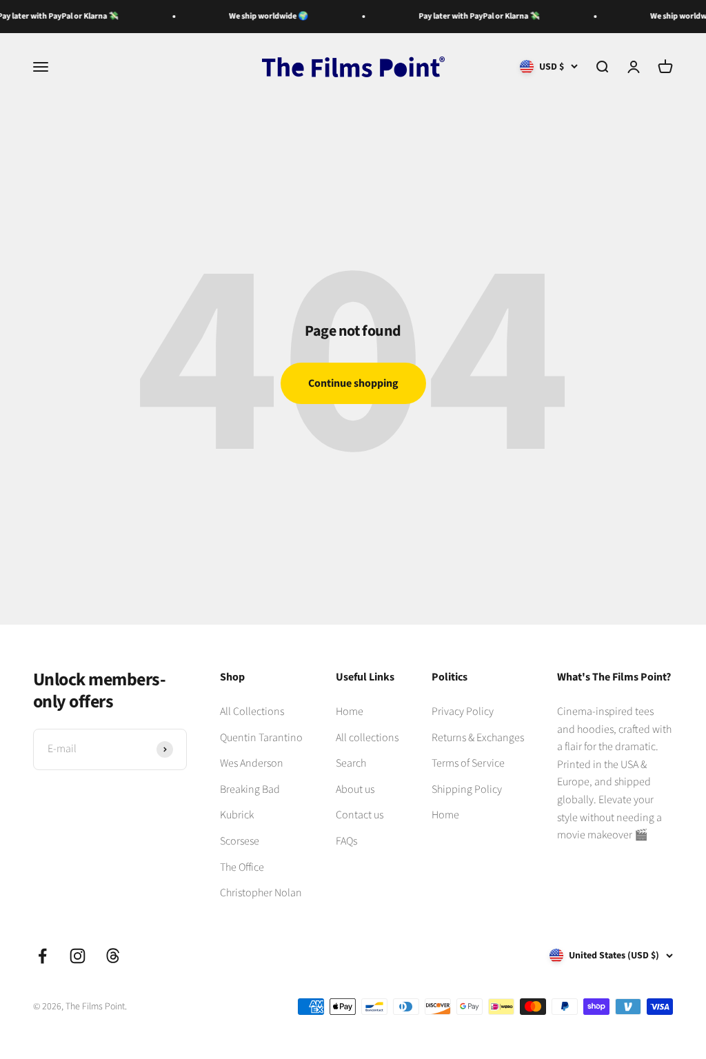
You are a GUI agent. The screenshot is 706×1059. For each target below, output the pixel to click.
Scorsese (239, 841)
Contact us (359, 815)
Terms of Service (468, 763)
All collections (367, 737)
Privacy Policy (463, 711)
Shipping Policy (467, 789)
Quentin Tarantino (261, 737)
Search (351, 763)
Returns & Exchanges (478, 737)
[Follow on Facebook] (42, 956)
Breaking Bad (250, 789)
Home (349, 711)
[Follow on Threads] (112, 956)
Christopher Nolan (261, 892)
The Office (242, 867)
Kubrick (237, 815)
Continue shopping (353, 383)
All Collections (252, 711)
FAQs (346, 841)
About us (355, 789)
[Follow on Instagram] (77, 956)
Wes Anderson (251, 763)
